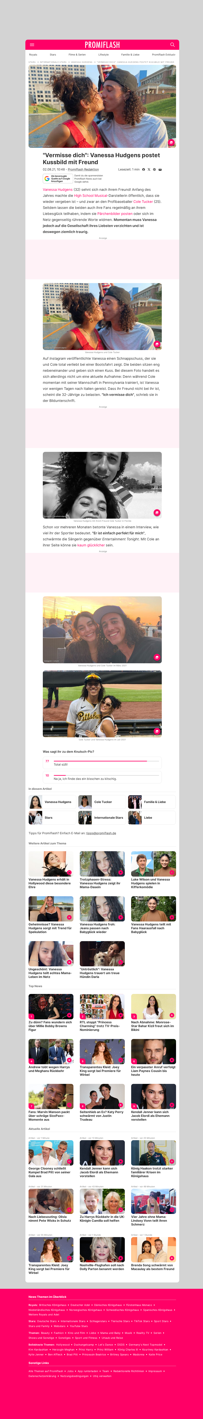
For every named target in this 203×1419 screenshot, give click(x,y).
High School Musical (90, 195)
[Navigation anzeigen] (32, 44)
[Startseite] (102, 45)
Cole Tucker (143, 202)
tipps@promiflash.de (101, 833)
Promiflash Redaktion (83, 169)
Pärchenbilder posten (115, 214)
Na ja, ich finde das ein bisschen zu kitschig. (85, 779)
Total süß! (61, 764)
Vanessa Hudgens (58, 189)
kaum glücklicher (91, 545)
